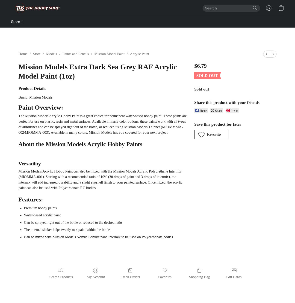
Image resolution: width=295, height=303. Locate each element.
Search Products (61, 277)
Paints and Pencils (75, 54)
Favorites (164, 277)
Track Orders (130, 277)
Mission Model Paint (109, 54)
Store (16, 21)
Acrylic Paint (139, 54)
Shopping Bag (199, 277)
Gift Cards (234, 277)
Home (22, 54)
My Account (96, 277)
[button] (36, 8)
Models (51, 54)
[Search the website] (254, 8)
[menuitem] (266, 54)
